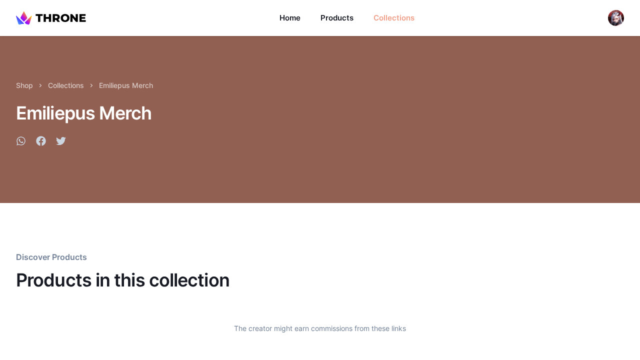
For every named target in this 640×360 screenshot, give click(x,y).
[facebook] (41, 142)
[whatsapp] (21, 142)
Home (290, 17)
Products (337, 17)
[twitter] (61, 142)
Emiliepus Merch (126, 85)
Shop (24, 85)
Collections (394, 17)
